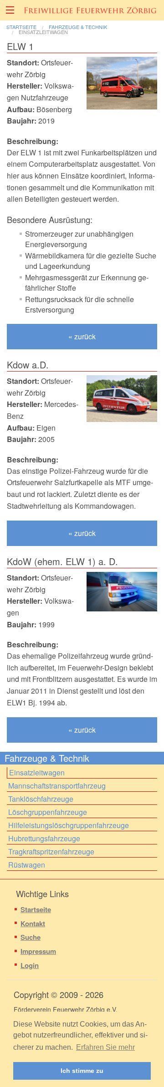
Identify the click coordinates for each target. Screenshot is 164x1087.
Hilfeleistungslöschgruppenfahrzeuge (68, 825)
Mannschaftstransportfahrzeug (57, 785)
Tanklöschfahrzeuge (40, 799)
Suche (30, 937)
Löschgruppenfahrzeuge (47, 812)
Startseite (21, 27)
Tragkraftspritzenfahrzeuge (51, 851)
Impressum (38, 951)
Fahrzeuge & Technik (78, 27)
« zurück (82, 336)
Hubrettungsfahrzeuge (44, 838)
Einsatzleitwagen (43, 32)
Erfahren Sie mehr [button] (105, 1047)
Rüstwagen (26, 864)
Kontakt (32, 923)
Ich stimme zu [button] (82, 1070)
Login (29, 965)
